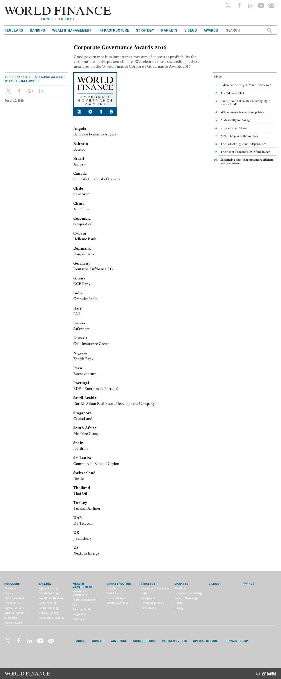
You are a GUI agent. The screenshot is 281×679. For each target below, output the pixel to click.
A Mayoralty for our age (235, 120)
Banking (37, 30)
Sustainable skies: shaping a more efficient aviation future (246, 161)
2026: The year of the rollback (239, 136)
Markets (169, 30)
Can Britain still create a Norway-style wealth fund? (245, 102)
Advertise (119, 641)
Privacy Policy (237, 641)
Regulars (13, 30)
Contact (98, 641)
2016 (8, 77)
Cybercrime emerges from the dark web (245, 85)
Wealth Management (72, 30)
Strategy (145, 30)
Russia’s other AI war (234, 128)
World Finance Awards (22, 81)
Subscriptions (144, 641)
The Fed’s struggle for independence (243, 144)
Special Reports (206, 641)
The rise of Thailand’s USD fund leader (245, 151)
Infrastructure (114, 30)
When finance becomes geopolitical (242, 112)
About (81, 641)
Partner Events (174, 641)
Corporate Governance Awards (38, 77)
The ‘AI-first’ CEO (232, 93)
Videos (190, 30)
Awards (211, 30)
